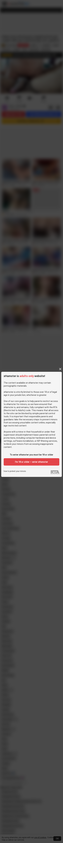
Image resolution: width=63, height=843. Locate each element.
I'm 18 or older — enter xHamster (31, 462)
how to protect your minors (15, 471)
